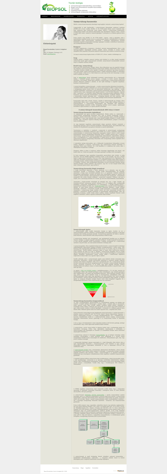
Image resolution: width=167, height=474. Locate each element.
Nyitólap (44, 16)
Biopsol (53, 7)
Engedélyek (88, 468)
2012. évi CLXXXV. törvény (88, 270)
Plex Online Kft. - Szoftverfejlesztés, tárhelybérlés (120, 471)
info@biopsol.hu (51, 54)
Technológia (81, 16)
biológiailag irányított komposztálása (94, 395)
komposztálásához (100, 335)
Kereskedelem (95, 468)
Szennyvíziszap (75, 468)
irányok (90, 16)
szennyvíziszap (82, 77)
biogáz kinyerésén (99, 186)
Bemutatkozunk (55, 16)
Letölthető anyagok (103, 16)
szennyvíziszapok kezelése (81, 349)
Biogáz (82, 468)
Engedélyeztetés (69, 16)
